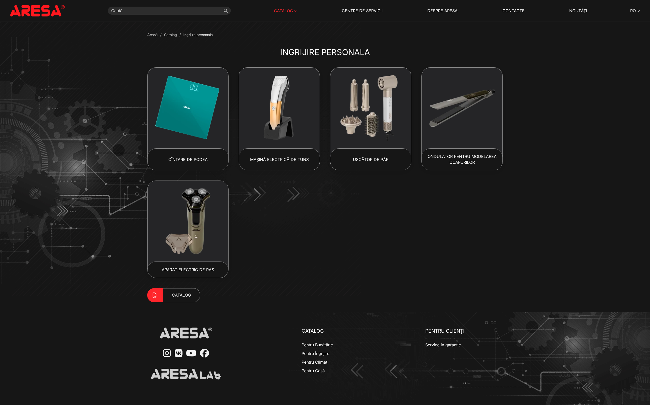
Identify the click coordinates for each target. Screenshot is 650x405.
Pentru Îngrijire (315, 353)
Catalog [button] (283, 10)
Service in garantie (443, 344)
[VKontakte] (177, 354)
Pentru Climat (314, 362)
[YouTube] (189, 354)
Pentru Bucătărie (317, 344)
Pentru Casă (313, 370)
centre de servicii (362, 10)
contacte (513, 10)
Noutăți (578, 10)
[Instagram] (165, 354)
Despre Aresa (442, 10)
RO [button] (633, 10)
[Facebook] (202, 354)
